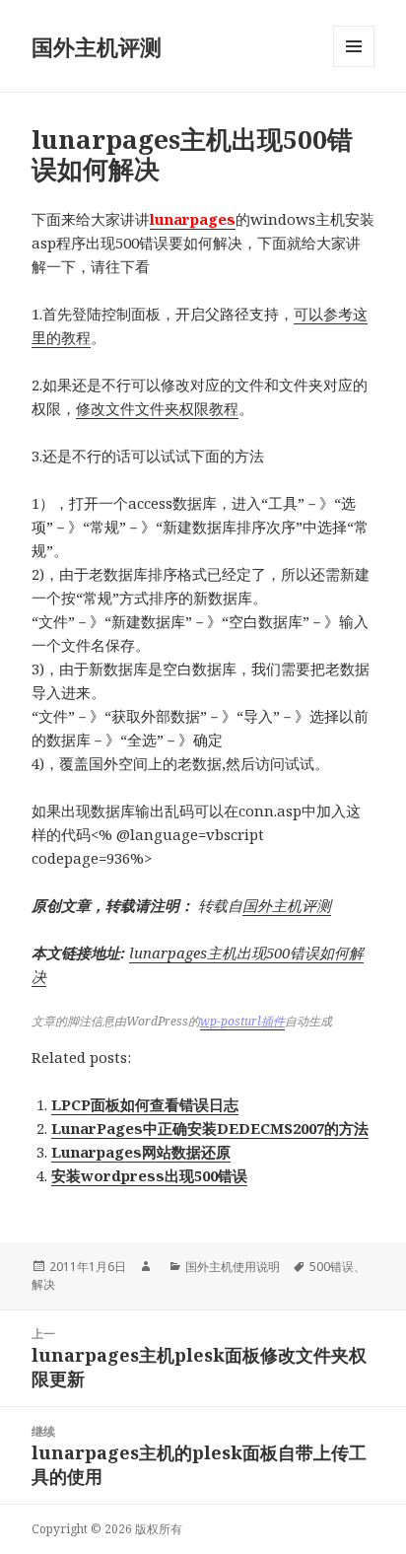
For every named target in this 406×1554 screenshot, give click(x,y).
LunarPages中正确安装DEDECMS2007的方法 (210, 1128)
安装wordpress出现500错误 (149, 1175)
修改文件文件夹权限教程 (157, 408)
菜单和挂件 (354, 66)
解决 (43, 1284)
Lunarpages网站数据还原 (141, 1152)
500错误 (331, 1266)
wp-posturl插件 (242, 1021)
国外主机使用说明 (232, 1266)
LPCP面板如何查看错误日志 (144, 1104)
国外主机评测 (97, 46)
